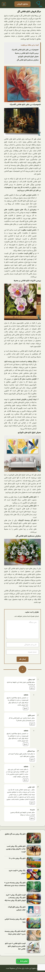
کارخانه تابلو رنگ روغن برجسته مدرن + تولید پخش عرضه (15, 933)
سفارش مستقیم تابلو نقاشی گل (28, 60)
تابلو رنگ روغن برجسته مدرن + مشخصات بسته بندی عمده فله (14, 884)
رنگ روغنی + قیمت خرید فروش (17, 872)
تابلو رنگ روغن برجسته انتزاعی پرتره (15, 920)
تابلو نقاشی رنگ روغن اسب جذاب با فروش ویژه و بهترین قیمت (15, 849)
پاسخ (32, 688)
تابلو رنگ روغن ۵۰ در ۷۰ (17, 858)
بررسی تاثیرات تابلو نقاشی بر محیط (27, 53)
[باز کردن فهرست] (4, 4)
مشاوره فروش (22, 4)
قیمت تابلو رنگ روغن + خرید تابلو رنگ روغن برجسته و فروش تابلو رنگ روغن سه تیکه (15, 898)
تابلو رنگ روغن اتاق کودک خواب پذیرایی (16, 908)
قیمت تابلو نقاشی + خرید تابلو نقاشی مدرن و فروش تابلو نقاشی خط (15, 946)
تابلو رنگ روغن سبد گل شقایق (15, 834)
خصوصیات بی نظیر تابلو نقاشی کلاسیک (25, 49)
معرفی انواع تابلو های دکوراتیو (28, 56)
